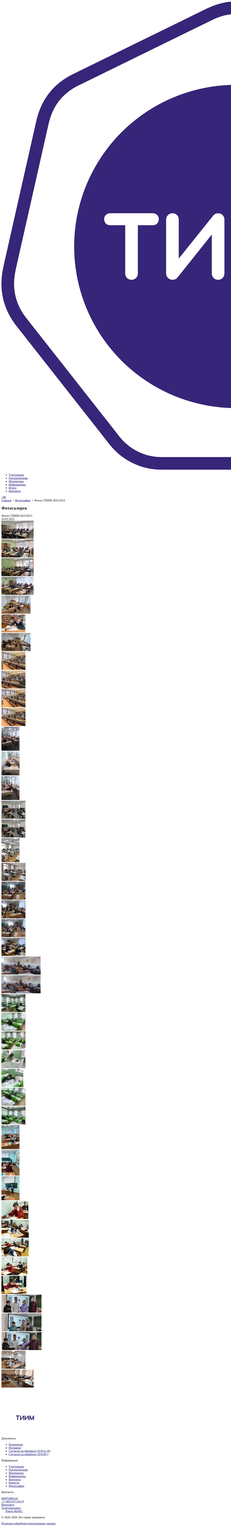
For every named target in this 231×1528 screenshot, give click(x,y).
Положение (16, 1444)
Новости (14, 1482)
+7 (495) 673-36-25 (12, 1501)
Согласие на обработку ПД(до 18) (29, 1451)
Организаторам (18, 478)
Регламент (15, 1447)
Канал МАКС (14, 1511)
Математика (16, 481)
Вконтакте (7, 1504)
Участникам (16, 474)
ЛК (3, 497)
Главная (6, 500)
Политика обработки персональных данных (28, 1523)
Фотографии (22, 500)
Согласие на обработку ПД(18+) (28, 1454)
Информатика (17, 484)
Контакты (15, 491)
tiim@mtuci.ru (9, 1498)
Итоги (12, 487)
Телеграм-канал (11, 1507)
